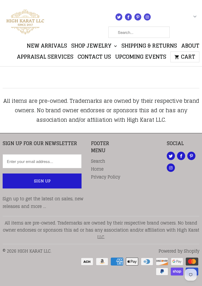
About (190, 46)
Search (98, 161)
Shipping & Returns (149, 46)
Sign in (165, 17)
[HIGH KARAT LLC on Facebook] (128, 17)
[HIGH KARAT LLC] (25, 20)
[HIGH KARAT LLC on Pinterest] (137, 17)
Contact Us (94, 58)
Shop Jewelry (92, 46)
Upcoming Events (140, 58)
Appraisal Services (45, 58)
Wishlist (186, 33)
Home (97, 169)
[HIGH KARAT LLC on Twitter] (118, 17)
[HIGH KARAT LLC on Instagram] (147, 17)
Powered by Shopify (179, 251)
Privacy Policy (105, 177)
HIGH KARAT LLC (34, 251)
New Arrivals (47, 46)
